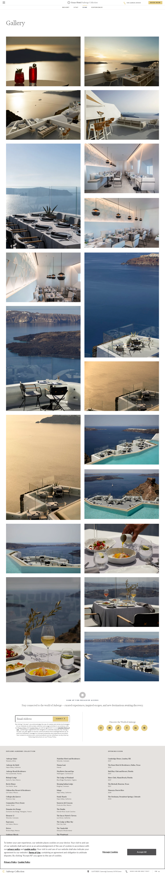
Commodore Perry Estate (15, 803)
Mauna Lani (61, 765)
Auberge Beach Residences (16, 771)
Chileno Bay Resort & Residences (18, 790)
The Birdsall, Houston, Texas (118, 784)
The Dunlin (61, 809)
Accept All (141, 852)
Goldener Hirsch (12, 834)
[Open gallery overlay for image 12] (43, 467)
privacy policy (13, 849)
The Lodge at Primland (65, 778)
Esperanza (10, 822)
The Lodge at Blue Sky (65, 822)
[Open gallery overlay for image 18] (121, 602)
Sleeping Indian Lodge (65, 784)
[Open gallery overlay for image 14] (121, 494)
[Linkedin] (136, 728)
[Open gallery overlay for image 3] (43, 115)
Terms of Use (34, 853)
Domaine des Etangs (13, 809)
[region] (82, 852)
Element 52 (10, 816)
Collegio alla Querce (13, 797)
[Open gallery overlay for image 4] (121, 115)
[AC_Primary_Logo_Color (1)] (13, 871)
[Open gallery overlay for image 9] (121, 305)
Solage (59, 790)
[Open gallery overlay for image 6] (121, 168)
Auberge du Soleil (12, 765)
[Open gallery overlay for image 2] (121, 61)
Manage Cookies (110, 852)
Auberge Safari (11, 759)
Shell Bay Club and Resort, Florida (120, 771)
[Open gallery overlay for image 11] (121, 386)
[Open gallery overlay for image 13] (121, 439)
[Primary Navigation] (4, 3)
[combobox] (158, 871)
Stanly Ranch (62, 797)
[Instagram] (101, 728)
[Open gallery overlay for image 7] (121, 223)
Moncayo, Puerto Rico (116, 790)
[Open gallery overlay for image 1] (43, 61)
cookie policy (30, 849)
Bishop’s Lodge (11, 778)
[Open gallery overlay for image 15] (43, 548)
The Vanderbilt (62, 828)
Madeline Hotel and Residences (68, 759)
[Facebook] (127, 728)
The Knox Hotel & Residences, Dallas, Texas (124, 765)
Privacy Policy (22, 728)
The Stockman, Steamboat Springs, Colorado (124, 797)
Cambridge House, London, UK (119, 759)
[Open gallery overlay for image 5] (43, 196)
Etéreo (8, 828)
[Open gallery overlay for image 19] (121, 656)
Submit (60, 719)
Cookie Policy (34, 728)
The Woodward (62, 834)
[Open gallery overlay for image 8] (43, 277)
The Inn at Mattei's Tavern (66, 816)
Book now (155, 2)
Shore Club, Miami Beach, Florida (120, 778)
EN (156, 871)
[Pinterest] (144, 728)
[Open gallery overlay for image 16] (121, 548)
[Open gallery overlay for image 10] (43, 358)
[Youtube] (110, 728)
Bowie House (11, 784)
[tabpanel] (82, 359)
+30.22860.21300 (133, 3)
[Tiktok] (118, 728)
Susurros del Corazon (64, 803)
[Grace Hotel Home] (82, 2)
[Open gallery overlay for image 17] (43, 629)
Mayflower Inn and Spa (65, 771)
